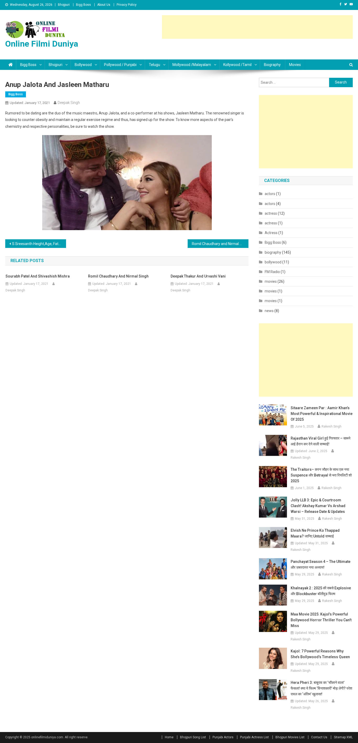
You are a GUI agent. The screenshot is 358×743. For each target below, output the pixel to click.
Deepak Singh (69, 103)
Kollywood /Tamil (237, 65)
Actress (271, 233)
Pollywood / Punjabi (120, 65)
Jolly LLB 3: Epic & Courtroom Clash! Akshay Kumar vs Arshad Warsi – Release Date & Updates (318, 506)
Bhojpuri (64, 5)
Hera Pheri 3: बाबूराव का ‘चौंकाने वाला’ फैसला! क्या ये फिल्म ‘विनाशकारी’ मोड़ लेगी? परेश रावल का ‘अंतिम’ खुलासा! (321, 688)
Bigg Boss (83, 5)
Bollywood (83, 65)
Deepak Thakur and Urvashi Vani (198, 276)
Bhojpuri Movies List (290, 737)
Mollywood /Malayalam (191, 65)
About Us (103, 5)
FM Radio (272, 272)
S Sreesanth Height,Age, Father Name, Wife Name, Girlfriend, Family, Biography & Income (39, 244)
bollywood (273, 262)
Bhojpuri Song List (193, 737)
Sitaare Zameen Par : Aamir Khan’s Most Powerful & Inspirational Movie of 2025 (321, 414)
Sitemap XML (343, 737)
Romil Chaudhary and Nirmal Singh (220, 244)
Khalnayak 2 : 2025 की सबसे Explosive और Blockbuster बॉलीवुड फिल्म (321, 591)
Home (169, 737)
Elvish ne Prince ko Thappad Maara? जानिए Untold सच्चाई (315, 533)
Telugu (154, 65)
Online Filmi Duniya (41, 44)
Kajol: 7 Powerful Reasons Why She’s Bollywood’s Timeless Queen (320, 654)
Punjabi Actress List (254, 737)
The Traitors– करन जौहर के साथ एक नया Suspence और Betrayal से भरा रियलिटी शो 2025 (321, 475)
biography (272, 65)
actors (270, 194)
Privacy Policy (127, 5)
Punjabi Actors (223, 737)
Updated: (30, 103)
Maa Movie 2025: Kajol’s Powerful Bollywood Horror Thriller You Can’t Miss (321, 620)
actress (271, 213)
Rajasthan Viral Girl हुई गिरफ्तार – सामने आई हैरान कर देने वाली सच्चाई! (320, 441)
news (269, 311)
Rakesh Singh (331, 426)
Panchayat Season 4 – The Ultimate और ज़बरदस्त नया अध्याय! (320, 564)
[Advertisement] (257, 27)
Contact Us (319, 737)
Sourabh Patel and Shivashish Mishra (38, 276)
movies (295, 65)
